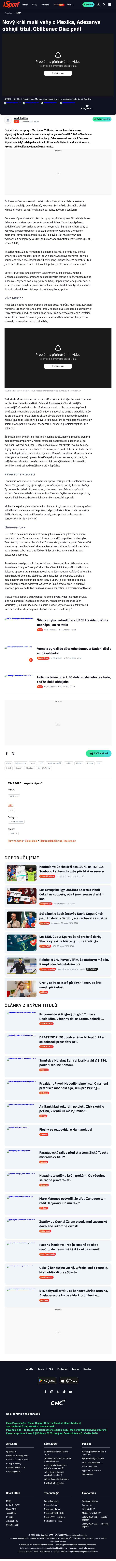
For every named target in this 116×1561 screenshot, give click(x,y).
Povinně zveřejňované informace (85, 1551)
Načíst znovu (58, 73)
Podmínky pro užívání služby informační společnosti (75, 1545)
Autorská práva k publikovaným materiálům (36, 1545)
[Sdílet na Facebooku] (7, 753)
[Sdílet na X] (13, 753)
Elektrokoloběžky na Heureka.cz (58, 840)
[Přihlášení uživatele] (98, 4)
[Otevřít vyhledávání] (104, 4)
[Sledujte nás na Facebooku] (45, 1391)
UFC (10, 805)
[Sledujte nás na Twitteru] (58, 1391)
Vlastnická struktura (87, 1548)
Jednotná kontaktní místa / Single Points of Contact (38, 1551)
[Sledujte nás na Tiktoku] (64, 1391)
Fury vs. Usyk (15, 840)
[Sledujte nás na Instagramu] (52, 1391)
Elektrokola (31, 840)
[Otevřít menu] (110, 5)
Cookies (56, 1548)
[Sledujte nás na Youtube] (70, 1391)
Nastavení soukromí (69, 1548)
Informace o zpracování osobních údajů (36, 1548)
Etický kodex (66, 1551)
